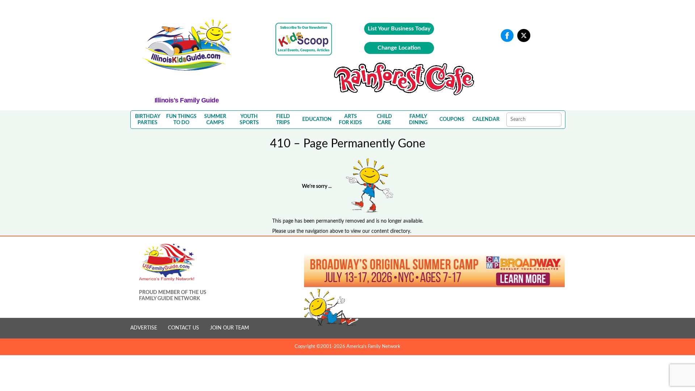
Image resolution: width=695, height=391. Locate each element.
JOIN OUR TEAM (229, 328)
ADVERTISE (143, 328)
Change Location (399, 48)
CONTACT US (183, 328)
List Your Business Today (399, 28)
